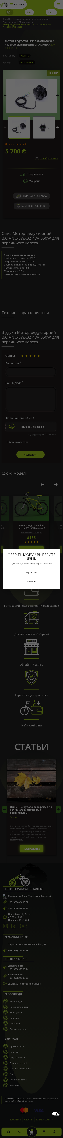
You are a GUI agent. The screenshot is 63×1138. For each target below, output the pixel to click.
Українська (31, 572)
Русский (31, 581)
